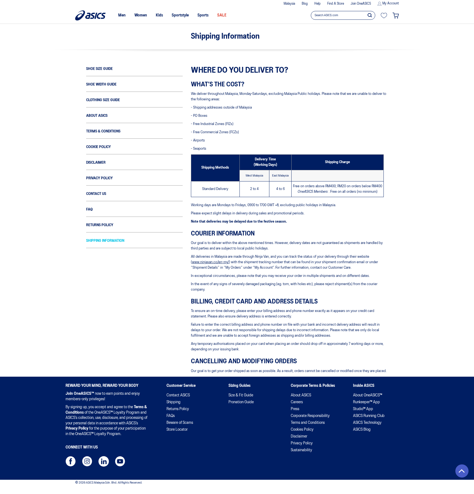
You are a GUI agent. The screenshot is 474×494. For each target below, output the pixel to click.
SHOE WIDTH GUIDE (101, 84)
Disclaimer (96, 162)
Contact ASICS (178, 395)
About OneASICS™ (367, 395)
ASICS (90, 15)
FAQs (171, 416)
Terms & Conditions (103, 131)
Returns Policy (99, 225)
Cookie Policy (98, 147)
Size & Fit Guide (240, 395)
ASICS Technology (367, 423)
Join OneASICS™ (80, 394)
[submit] (370, 15)
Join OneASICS (361, 3)
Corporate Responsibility (310, 416)
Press (295, 409)
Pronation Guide (241, 402)
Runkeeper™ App (366, 402)
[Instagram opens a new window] (87, 461)
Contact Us (96, 194)
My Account (390, 3)
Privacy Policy (99, 178)
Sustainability (301, 450)
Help (317, 3)
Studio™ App (363, 409)
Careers (297, 402)
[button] (462, 471)
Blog (305, 3)
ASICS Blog (362, 429)
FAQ (89, 209)
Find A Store (335, 3)
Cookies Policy (302, 429)
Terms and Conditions (308, 423)
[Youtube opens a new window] (120, 461)
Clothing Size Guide (103, 100)
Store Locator (177, 429)
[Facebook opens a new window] (71, 461)
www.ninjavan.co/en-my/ (210, 262)
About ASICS (97, 116)
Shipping (173, 402)
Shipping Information (105, 241)
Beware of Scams (180, 423)
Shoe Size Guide (99, 69)
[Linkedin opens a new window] (103, 461)
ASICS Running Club (369, 416)
